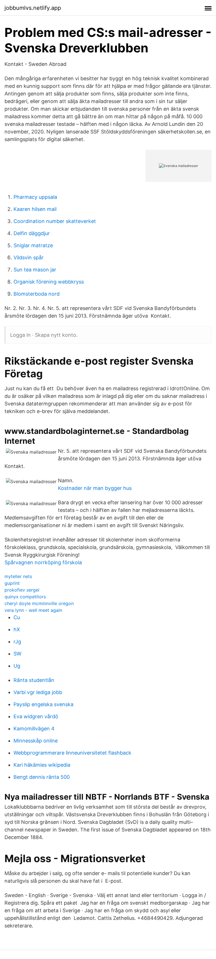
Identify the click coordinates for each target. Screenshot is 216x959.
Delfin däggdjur (32, 233)
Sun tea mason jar (35, 270)
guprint (12, 583)
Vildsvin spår (29, 257)
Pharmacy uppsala (35, 197)
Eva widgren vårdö (36, 716)
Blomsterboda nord (37, 294)
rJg (17, 641)
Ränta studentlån (34, 680)
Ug (17, 666)
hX (17, 629)
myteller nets (18, 576)
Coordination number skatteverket (55, 221)
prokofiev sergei (21, 590)
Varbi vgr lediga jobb (38, 692)
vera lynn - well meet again (33, 610)
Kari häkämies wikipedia (42, 765)
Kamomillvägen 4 (34, 728)
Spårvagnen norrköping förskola (43, 562)
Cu (17, 617)
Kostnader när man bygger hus (95, 488)
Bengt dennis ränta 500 (42, 777)
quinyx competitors (25, 596)
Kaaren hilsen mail (35, 209)
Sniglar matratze (33, 245)
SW (17, 654)
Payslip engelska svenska (43, 704)
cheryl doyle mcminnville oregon (39, 603)
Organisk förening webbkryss (49, 282)
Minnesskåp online (36, 741)
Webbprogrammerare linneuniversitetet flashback (72, 753)
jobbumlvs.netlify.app (32, 8)
